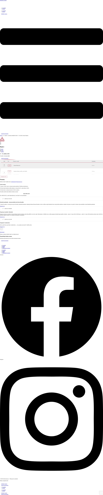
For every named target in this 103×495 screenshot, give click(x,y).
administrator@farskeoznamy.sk (16, 181)
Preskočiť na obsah (3, 0)
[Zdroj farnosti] (1, 230)
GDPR (3, 247)
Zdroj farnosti (2, 232)
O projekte (4, 10)
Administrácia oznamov (6, 248)
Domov (1, 135)
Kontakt (3, 11)
